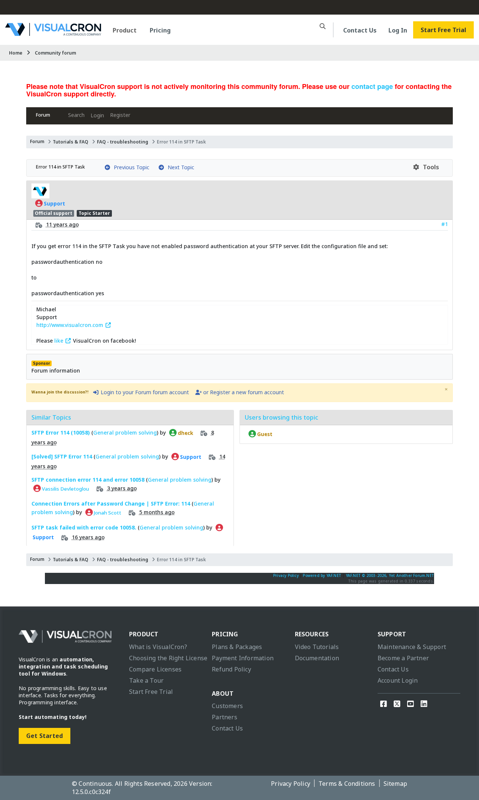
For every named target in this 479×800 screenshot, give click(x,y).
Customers (227, 706)
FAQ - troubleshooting (122, 142)
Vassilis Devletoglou (65, 488)
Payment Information (243, 658)
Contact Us (359, 30)
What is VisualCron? (158, 647)
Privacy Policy (286, 575)
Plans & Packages (237, 647)
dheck (185, 432)
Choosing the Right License (168, 658)
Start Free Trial (443, 30)
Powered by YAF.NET (322, 575)
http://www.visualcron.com (70, 324)
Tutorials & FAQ (70, 142)
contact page (372, 86)
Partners (224, 717)
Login (97, 115)
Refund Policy (231, 669)
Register (120, 114)
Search (76, 114)
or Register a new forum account (243, 392)
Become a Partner (403, 658)
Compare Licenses (155, 669)
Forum (43, 115)
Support (54, 203)
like (59, 340)
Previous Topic (130, 167)
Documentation (317, 658)
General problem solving (125, 432)
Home (15, 53)
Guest (264, 433)
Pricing (160, 30)
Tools (429, 167)
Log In (397, 30)
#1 (444, 224)
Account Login (398, 680)
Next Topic (179, 167)
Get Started (44, 736)
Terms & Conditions (346, 783)
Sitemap (395, 783)
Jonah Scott (107, 512)
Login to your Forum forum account (144, 392)
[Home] (53, 33)
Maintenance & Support (412, 647)
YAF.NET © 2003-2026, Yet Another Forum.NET (390, 575)
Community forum (55, 53)
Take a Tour (146, 680)
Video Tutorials (317, 647)
